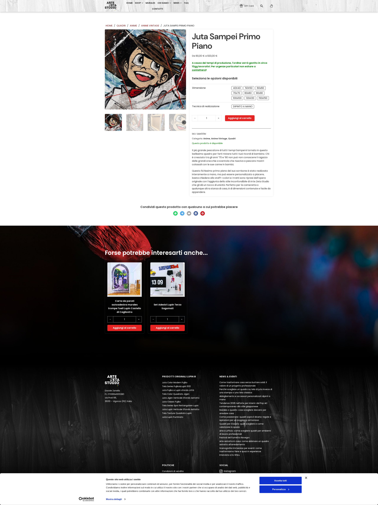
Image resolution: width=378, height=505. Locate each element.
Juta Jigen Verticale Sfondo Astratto (180, 397)
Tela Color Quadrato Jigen (175, 394)
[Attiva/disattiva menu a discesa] (142, 3)
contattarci (199, 70)
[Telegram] (182, 213)
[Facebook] (196, 213)
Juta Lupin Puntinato (172, 417)
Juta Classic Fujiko (171, 401)
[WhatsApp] (175, 213)
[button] (124, 328)
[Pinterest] (202, 213)
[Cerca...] (261, 6)
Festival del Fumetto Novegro (234, 437)
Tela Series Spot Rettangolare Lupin (180, 405)
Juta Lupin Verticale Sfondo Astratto (180, 409)
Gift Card (249, 5)
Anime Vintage (150, 25)
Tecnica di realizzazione (205, 106)
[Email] (189, 213)
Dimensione (199, 88)
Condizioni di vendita (173, 471)
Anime (133, 25)
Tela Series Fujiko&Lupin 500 (176, 386)
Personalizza (279, 489)
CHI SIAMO (163, 2)
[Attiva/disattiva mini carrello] (271, 6)
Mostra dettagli (114, 499)
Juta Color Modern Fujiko (174, 382)
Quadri (121, 25)
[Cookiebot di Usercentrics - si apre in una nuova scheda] (86, 499)
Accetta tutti (280, 480)
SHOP (138, 2)
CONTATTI (157, 8)
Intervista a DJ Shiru (229, 454)
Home (129, 2)
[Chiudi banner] (306, 478)
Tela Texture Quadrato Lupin (177, 413)
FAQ (186, 2)
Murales (150, 2)
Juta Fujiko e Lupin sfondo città (178, 390)
